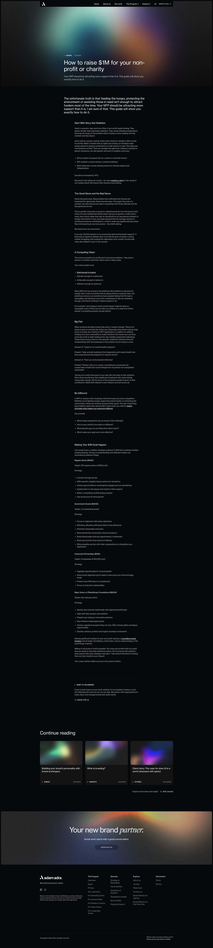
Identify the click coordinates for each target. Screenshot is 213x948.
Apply (90, 884)
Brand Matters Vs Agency (140, 896)
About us (106, 4)
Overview (92, 880)
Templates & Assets (118, 897)
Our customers (94, 892)
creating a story (117, 180)
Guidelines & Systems (115, 891)
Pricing (91, 888)
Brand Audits (115, 900)
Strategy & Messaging (114, 881)
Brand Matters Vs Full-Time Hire (140, 903)
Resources (137, 888)
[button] (132, 4)
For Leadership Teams (94, 912)
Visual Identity (116, 886)
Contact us (137, 892)
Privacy (159, 884)
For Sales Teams (94, 907)
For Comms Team (95, 899)
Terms (158, 880)
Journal (136, 884)
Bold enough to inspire (86, 272)
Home (96, 4)
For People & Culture (96, 903)
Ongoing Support (117, 904)
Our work (118, 4)
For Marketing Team (96, 895)
